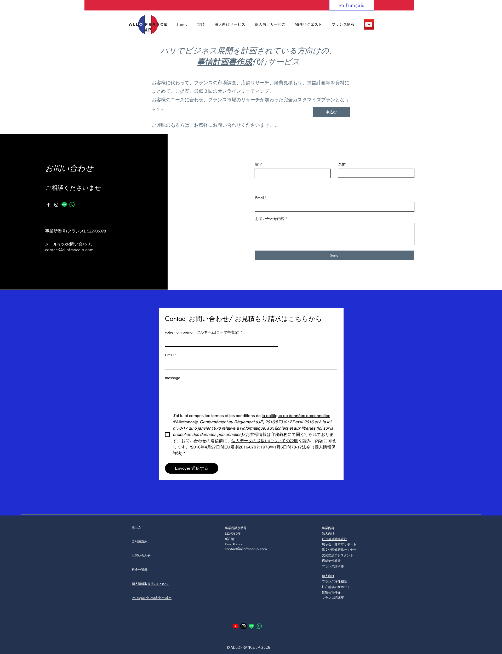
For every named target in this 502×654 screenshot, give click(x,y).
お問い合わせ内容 (269, 218)
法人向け (328, 533)
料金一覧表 (139, 570)
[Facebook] (48, 204)
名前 (342, 164)
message (172, 378)
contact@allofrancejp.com (69, 249)
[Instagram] (56, 204)
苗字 (258, 164)
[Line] (64, 204)
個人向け (328, 576)
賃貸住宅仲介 (331, 592)
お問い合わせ (141, 555)
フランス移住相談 (334, 581)
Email (259, 197)
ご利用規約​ (139, 541)
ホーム (136, 527)
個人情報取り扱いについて (150, 584)
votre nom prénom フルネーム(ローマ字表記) (203, 332)
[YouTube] (369, 24)
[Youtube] (235, 626)
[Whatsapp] (72, 204)
